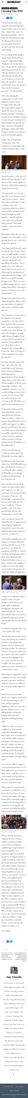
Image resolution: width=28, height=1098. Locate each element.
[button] (26, 2)
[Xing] (14, 1075)
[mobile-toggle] (2, 2)
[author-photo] (14, 973)
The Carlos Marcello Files (8, 1086)
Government (5, 8)
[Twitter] (11, 17)
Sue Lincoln (6, 14)
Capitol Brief (13, 8)
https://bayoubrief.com (14, 979)
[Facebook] (7, 17)
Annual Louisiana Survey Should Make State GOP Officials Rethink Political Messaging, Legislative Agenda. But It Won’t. (20, 957)
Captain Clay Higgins (19, 1086)
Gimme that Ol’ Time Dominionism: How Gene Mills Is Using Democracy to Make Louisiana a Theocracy (7, 956)
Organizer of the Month (14, 1090)
